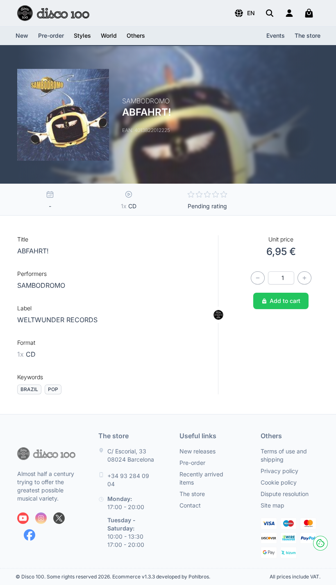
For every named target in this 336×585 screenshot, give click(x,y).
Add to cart (285, 300)
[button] (244, 13)
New (22, 35)
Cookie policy (279, 482)
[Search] (269, 13)
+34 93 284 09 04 (128, 479)
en (251, 12)
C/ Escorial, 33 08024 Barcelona (130, 455)
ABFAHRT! (33, 251)
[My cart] (309, 13)
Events (275, 35)
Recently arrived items (201, 478)
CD (26, 354)
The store (307, 35)
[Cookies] (320, 543)
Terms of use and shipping (284, 455)
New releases (197, 451)
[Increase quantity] (304, 278)
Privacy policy (279, 470)
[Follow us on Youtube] (23, 518)
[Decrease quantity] (258, 278)
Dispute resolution (285, 493)
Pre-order (51, 35)
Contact (190, 505)
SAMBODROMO (41, 285)
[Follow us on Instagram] (41, 518)
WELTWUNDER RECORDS (57, 320)
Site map (272, 505)
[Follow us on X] (59, 518)
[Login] (289, 13)
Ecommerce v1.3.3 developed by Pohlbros (160, 577)
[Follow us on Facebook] (29, 535)
